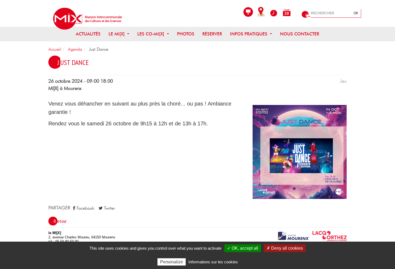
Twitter (109, 208)
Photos (185, 34)
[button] (300, 151)
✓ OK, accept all (242, 248)
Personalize (171, 262)
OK (356, 13)
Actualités (88, 34)
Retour (60, 221)
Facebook (84, 208)
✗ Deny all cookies (285, 248)
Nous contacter (299, 34)
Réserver (212, 34)
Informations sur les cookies (213, 262)
